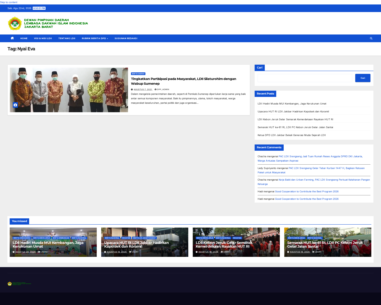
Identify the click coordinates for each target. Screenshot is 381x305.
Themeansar (66, 299)
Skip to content (8, 2)
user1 (44, 252)
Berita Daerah (138, 74)
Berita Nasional (79, 238)
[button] (371, 38)
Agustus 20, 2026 (25, 252)
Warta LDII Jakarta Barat (144, 238)
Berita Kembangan (61, 238)
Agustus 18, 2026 (117, 252)
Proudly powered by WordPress (22, 299)
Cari (260, 67)
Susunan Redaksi (126, 38)
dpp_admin (163, 89)
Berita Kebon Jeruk (41, 238)
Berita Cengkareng (22, 238)
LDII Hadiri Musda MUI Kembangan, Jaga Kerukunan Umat (292, 103)
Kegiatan (126, 238)
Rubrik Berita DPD (94, 38)
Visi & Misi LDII (43, 38)
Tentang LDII (66, 38)
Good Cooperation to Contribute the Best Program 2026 (307, 191)
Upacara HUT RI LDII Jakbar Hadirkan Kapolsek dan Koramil (293, 111)
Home (24, 38)
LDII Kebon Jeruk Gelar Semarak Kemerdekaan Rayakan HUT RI (295, 119)
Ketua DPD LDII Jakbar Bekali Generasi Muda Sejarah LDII (292, 135)
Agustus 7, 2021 (143, 89)
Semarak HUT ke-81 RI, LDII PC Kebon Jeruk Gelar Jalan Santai (295, 127)
